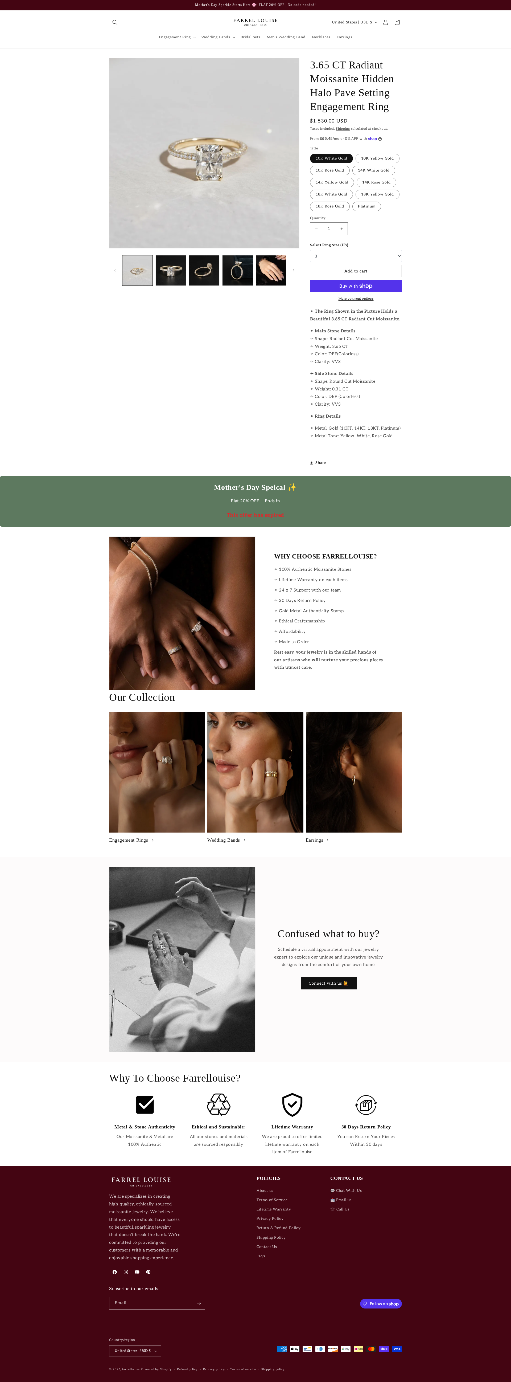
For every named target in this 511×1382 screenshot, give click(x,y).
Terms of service (243, 1369)
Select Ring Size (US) (329, 245)
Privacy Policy (270, 1218)
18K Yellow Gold (377, 194)
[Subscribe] (199, 1303)
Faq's (261, 1256)
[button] (115, 22)
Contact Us (267, 1247)
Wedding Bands (223, 840)
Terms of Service (272, 1200)
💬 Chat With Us (346, 1190)
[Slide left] (115, 270)
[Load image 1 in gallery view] (137, 270)
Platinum (367, 206)
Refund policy (187, 1369)
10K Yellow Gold (377, 158)
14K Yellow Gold (332, 182)
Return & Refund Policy (278, 1228)
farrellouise (131, 1369)
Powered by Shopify (156, 1369)
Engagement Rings (128, 840)
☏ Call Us (339, 1209)
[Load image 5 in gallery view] (271, 270)
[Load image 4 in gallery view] (237, 270)
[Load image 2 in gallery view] (170, 270)
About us (265, 1190)
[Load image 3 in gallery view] (204, 270)
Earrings (314, 840)
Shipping (343, 129)
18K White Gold (331, 194)
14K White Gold (374, 170)
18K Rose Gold (330, 206)
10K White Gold (331, 158)
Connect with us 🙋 (329, 983)
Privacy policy (214, 1369)
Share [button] (320, 462)
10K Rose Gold (330, 170)
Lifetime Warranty (274, 1209)
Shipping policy (273, 1369)
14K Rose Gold (376, 182)
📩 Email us (341, 1200)
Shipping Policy (271, 1237)
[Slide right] (293, 270)
